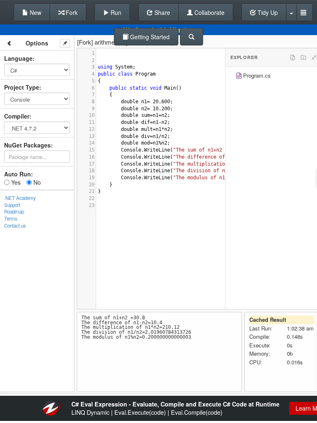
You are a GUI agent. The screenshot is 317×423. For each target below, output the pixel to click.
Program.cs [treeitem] (257, 75)
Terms (10, 218)
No (36, 182)
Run (115, 12)
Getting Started (149, 37)
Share (161, 12)
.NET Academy (20, 198)
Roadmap (14, 211)
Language (18, 58)
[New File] (293, 57)
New (34, 12)
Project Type (21, 87)
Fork (71, 12)
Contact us (15, 225)
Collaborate (209, 12)
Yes (15, 182)
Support (12, 205)
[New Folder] (303, 57)
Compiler (16, 116)
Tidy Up (267, 12)
